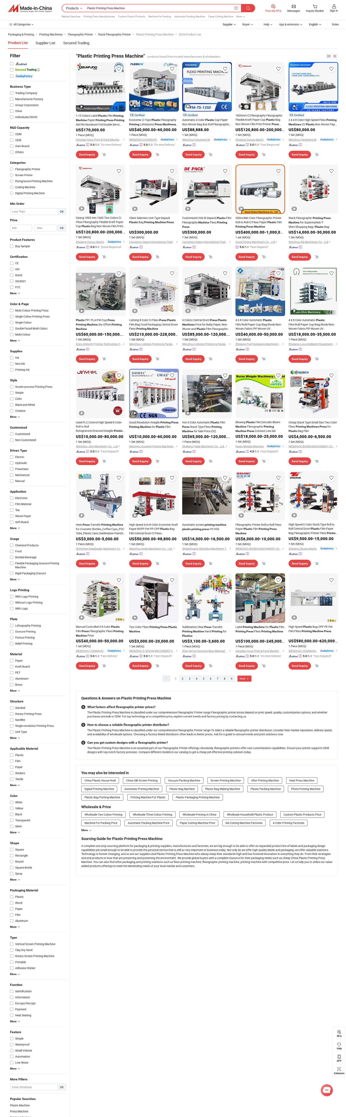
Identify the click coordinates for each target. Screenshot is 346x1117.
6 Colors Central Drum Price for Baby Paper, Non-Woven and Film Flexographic (205, 324)
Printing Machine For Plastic (148, 797)
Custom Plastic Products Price (302, 814)
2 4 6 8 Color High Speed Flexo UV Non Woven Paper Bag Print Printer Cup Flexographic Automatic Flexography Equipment (313, 122)
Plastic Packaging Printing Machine (198, 797)
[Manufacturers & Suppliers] (30, 8)
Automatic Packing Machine (189, 16)
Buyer (246, 24)
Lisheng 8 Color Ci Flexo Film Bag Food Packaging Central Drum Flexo (153, 324)
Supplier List (45, 42)
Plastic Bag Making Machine (222, 789)
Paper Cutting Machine (220, 16)
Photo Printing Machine (305, 789)
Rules (335, 24)
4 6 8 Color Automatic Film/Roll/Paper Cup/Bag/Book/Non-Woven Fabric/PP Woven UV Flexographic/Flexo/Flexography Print (258, 324)
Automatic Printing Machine (141, 789)
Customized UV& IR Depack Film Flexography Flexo (206, 222)
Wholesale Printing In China (199, 814)
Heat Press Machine (301, 780)
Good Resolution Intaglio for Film (153, 424)
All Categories (21, 24)
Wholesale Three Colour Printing (152, 814)
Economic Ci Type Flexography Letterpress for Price (152, 122)
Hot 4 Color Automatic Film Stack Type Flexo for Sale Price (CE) (203, 426)
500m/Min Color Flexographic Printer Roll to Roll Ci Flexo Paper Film (258, 222)
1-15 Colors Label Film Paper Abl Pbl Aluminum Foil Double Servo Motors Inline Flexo (100, 120)
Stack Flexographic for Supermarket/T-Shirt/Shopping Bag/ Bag (310, 222)
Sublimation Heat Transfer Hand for (204, 631)
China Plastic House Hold (100, 780)
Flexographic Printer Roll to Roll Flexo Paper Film (258, 529)
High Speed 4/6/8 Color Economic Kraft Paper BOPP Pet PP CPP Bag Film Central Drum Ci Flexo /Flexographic (153, 529)
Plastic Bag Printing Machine (102, 797)
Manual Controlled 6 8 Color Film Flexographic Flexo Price (100, 631)
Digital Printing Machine (99, 789)
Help (266, 24)
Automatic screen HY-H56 (204, 527)
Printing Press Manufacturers (99, 16)
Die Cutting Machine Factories (244, 823)
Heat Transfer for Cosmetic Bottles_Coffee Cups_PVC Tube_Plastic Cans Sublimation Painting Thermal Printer (100, 529)
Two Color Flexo (153, 629)
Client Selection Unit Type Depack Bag (151, 220)
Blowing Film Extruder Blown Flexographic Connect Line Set (257, 426)
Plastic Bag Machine (182, 789)
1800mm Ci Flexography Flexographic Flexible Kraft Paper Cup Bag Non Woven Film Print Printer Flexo (258, 120)
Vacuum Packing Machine (184, 780)
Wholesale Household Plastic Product (250, 814)
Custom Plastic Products (131, 16)
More (84, 830)
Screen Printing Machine (226, 780)
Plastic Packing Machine (265, 789)
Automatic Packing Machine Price (148, 823)
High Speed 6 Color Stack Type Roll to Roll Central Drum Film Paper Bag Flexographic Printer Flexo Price (313, 528)
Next (243, 678)
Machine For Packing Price (100, 823)
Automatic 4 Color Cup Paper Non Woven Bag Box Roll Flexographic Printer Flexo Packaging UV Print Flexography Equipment (205, 122)
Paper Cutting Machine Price (197, 823)
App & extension (289, 24)
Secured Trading (76, 42)
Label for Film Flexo (259, 629)
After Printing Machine (265, 780)
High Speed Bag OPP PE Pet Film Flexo (311, 629)
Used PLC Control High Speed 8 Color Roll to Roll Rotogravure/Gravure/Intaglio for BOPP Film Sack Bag (100, 426)
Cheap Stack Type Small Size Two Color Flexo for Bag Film (313, 426)
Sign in (334, 10)
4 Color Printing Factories (288, 823)
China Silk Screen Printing (142, 780)
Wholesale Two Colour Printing (103, 814)
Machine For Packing (159, 16)
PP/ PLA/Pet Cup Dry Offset (99, 324)
